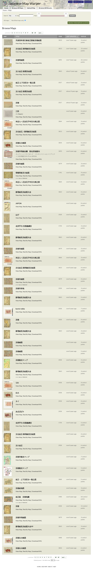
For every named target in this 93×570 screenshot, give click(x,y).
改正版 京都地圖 (22, 497)
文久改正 (19, 445)
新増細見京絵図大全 (23, 192)
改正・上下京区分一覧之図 (26, 479)
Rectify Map (27, 43)
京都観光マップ (22, 360)
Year (60, 36)
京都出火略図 (21, 143)
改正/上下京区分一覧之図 (25, 83)
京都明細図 (20, 60)
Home (6, 8)
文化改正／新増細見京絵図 (26, 131)
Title (17, 36)
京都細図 (19, 342)
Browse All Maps (17, 8)
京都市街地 (20, 288)
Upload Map (31, 8)
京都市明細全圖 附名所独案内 (28, 151)
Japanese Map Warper (24, 3)
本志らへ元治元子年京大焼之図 (28, 121)
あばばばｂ (20, 411)
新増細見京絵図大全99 (24, 526)
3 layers (20, 114)
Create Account (78, 1)
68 (32, 33)
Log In (70, 1)
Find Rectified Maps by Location (78, 23)
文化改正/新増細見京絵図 (25, 49)
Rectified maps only (18, 20)
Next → (41, 33)
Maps (10, 10)
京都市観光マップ (22, 457)
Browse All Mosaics (45, 8)
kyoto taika (20, 309)
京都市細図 (20, 164)
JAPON (18, 203)
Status (83, 36)
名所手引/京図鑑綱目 (24, 226)
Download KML (37, 43)
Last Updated (71, 36)
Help (54, 566)
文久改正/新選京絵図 (24, 71)
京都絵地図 (20, 488)
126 (17, 383)
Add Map (44, 566)
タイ (17, 401)
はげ (17, 215)
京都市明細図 (21, 517)
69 (35, 33)
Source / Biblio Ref (23, 178)
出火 (17, 393)
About (50, 566)
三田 (17, 111)
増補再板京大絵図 (22, 173)
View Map (19, 43)
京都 (17, 103)
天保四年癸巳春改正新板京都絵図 (29, 40)
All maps (6, 20)
